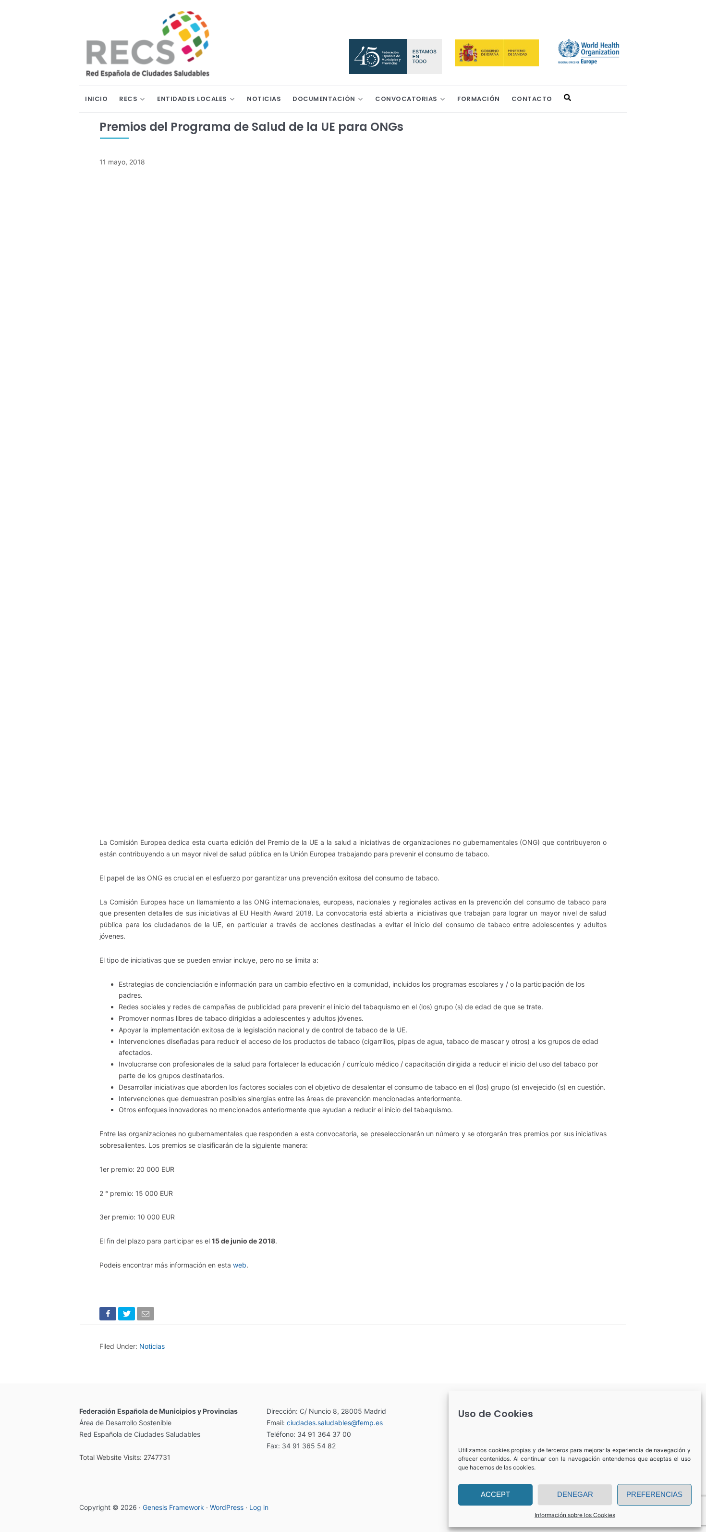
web (239, 1265)
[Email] (146, 1315)
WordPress (226, 1507)
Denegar (575, 1494)
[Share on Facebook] (108, 1315)
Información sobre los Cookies (575, 1515)
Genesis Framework (173, 1507)
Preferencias (654, 1494)
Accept (495, 1494)
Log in (258, 1507)
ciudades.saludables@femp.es (335, 1423)
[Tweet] (127, 1315)
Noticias (152, 1346)
